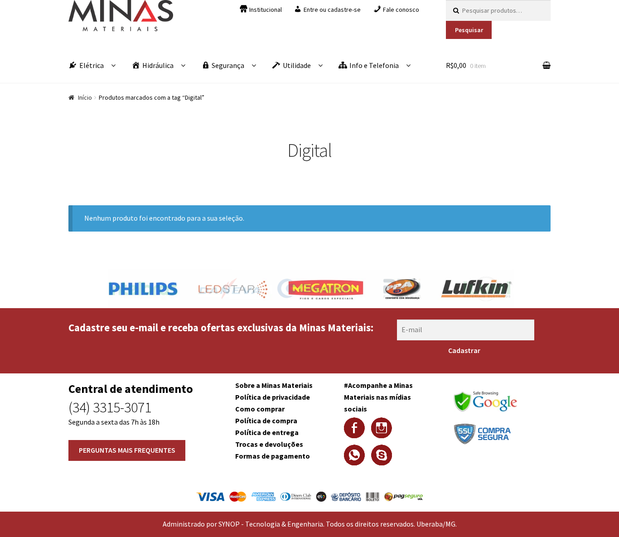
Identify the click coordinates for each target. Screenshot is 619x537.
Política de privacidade (272, 397)
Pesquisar (469, 30)
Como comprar (260, 408)
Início (85, 97)
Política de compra (266, 420)
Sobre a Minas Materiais (274, 385)
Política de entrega (267, 432)
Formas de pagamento (272, 455)
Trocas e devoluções (269, 444)
